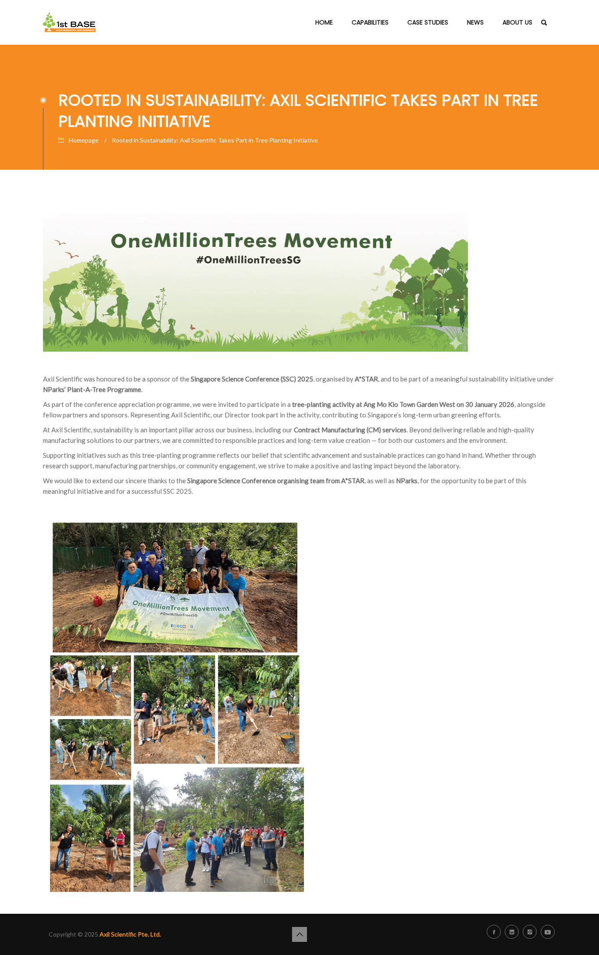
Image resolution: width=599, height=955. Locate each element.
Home (324, 22)
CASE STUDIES (427, 22)
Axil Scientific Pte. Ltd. (130, 934)
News (475, 22)
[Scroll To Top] (299, 934)
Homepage (84, 140)
